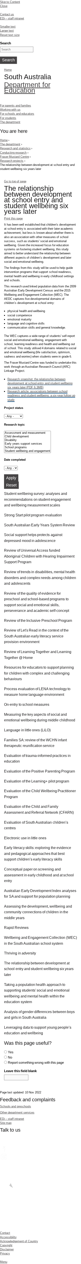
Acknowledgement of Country (19, 1241)
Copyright (6, 1245)
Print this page (13, 218)
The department (10, 122)
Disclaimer (7, 1249)
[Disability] (27, 440)
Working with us (10, 109)
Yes (11, 1052)
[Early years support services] (27, 444)
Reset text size (10, 35)
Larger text (7, 30)
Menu (3, 1262)
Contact (5, 1233)
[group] (40, 500)
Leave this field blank (20, 1071)
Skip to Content (10, 2)
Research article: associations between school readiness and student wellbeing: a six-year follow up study (41, 395)
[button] (40, 499)
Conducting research (13, 152)
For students (8, 118)
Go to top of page (15, 181)
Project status (13, 408)
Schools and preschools (15, 1106)
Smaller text (8, 26)
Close (3, 6)
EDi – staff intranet (12, 18)
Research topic (14, 424)
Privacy (5, 1253)
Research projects (11, 160)
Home (8, 70)
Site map (5, 1123)
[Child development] (27, 436)
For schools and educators (17, 113)
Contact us (7, 14)
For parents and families (15, 105)
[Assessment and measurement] (27, 433)
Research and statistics (15, 148)
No (10, 1057)
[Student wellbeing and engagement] (27, 451)
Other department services (17, 1112)
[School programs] (27, 447)
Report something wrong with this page (36, 1062)
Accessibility (8, 1237)
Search (5, 43)
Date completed (14, 459)
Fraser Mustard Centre (14, 156)
